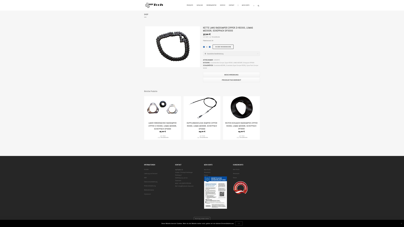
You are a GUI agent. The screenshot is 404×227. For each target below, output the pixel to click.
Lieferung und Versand (150, 173)
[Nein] (401, 223)
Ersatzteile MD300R (219, 65)
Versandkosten (216, 37)
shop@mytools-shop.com (185, 186)
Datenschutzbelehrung (150, 182)
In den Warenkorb (223, 47)
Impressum (147, 194)
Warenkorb (207, 172)
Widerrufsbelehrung (150, 186)
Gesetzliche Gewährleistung (215, 54)
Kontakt (146, 169)
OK (239, 223)
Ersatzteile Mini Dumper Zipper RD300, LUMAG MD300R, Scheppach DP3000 (232, 63)
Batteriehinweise (149, 190)
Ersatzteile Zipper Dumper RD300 (236, 65)
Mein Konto (207, 170)
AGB (145, 178)
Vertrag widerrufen (202, 218)
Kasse (206, 175)
